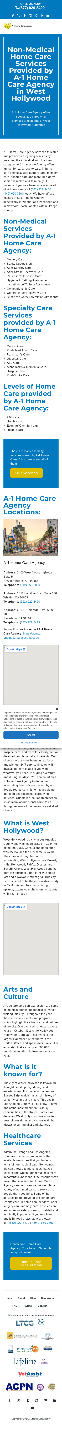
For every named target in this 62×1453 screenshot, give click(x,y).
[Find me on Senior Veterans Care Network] (31, 1315)
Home (9, 1298)
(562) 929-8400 (30, 601)
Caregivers (47, 1298)
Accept (31, 734)
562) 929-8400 (41, 189)
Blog (33, 1298)
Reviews (28, 1305)
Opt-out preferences (29, 742)
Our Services (26, 473)
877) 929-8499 (30, 622)
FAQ (14, 1305)
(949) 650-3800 (30, 585)
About (21, 1298)
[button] (57, 709)
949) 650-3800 (14, 193)
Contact (42, 1305)
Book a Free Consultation (31, 1263)
